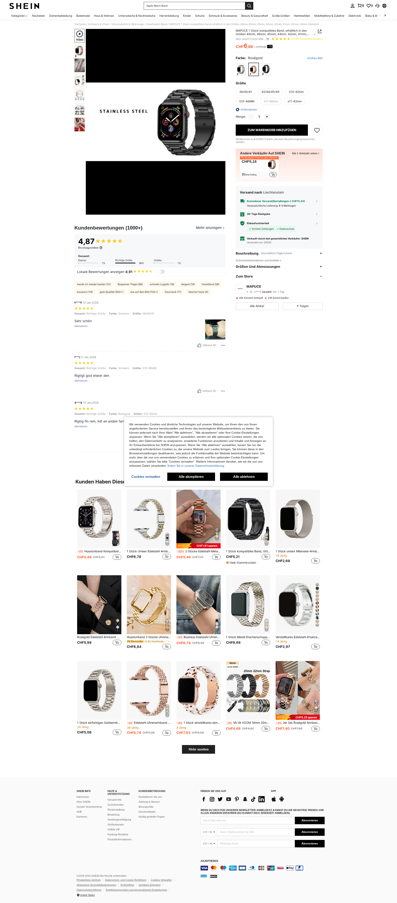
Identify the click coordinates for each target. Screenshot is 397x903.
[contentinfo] (263, 868)
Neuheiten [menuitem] (38, 15)
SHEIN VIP (114, 829)
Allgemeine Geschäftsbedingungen (96, 885)
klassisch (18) (85, 291)
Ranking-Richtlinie (118, 834)
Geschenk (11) (173, 291)
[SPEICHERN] (317, 130)
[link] (360, 5)
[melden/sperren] (222, 345)
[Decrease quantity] (251, 116)
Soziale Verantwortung (89, 806)
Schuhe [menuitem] (199, 15)
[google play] (282, 801)
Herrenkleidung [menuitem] (169, 15)
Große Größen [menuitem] (281, 15)
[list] (234, 799)
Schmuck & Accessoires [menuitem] (223, 15)
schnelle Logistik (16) (162, 284)
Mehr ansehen (199, 749)
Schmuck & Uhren (98, 24)
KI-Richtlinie (127, 885)
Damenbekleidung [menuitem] (60, 15)
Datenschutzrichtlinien (89, 890)
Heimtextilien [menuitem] (302, 15)
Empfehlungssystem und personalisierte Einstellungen (136, 890)
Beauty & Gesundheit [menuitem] (254, 15)
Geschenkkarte (147, 811)
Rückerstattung (116, 809)
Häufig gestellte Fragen (152, 816)
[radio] (241, 69)
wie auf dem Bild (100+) (144, 291)
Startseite (80, 24)
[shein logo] (24, 6)
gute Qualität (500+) (111, 291)
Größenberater (116, 824)
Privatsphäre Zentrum (89, 880)
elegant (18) (188, 284)
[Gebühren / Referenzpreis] (255, 46)
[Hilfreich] (199, 345)
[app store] (274, 801)
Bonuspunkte (146, 806)
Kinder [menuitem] (187, 15)
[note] (198, 545)
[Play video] (156, 122)
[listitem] (259, 168)
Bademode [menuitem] (83, 15)
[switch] (161, 272)
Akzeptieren (209, 861)
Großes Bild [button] (315, 58)
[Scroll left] (380, 16)
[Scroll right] (385, 16)
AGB (79, 811)
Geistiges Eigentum (149, 885)
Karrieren (82, 816)
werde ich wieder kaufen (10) (94, 284)
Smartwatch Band (156, 24)
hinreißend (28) (210, 284)
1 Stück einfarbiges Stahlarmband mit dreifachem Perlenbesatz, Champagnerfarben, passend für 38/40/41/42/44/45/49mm (99, 722)
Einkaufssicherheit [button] (258, 223)
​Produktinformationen (120, 839)
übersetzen (80, 326)
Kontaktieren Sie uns (150, 796)
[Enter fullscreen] (221, 211)
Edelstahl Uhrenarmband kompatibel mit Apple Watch (149, 722)
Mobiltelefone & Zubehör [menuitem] (329, 15)
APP (273, 791)
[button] (377, 5)
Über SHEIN (83, 801)
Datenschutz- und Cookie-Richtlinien (125, 880)
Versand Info (115, 799)
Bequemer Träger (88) (130, 284)
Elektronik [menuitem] (355, 15)
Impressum (83, 796)
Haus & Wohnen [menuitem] (104, 15)
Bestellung (114, 814)
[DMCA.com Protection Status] (213, 876)
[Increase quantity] (267, 116)
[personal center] (352, 5)
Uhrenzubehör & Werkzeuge (127, 24)
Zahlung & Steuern (149, 801)
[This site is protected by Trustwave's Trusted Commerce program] (204, 876)
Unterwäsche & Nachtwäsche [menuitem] (136, 15)
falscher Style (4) (198, 291)
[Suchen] (249, 6)
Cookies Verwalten (161, 880)
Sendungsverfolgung (119, 819)
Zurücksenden (116, 804)
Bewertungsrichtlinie (88, 247)
